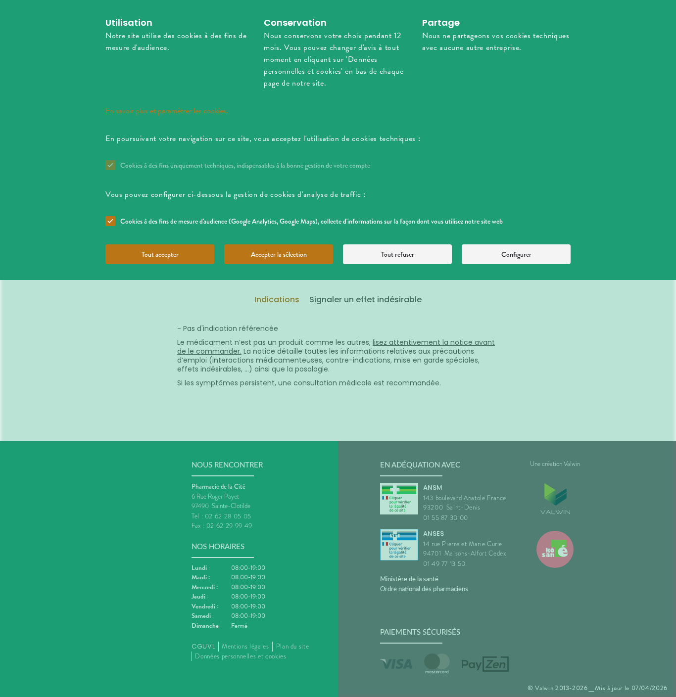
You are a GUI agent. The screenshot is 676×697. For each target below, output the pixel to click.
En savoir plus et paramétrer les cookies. (166, 111)
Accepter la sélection (279, 254)
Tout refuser (397, 254)
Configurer (516, 254)
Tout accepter (160, 254)
